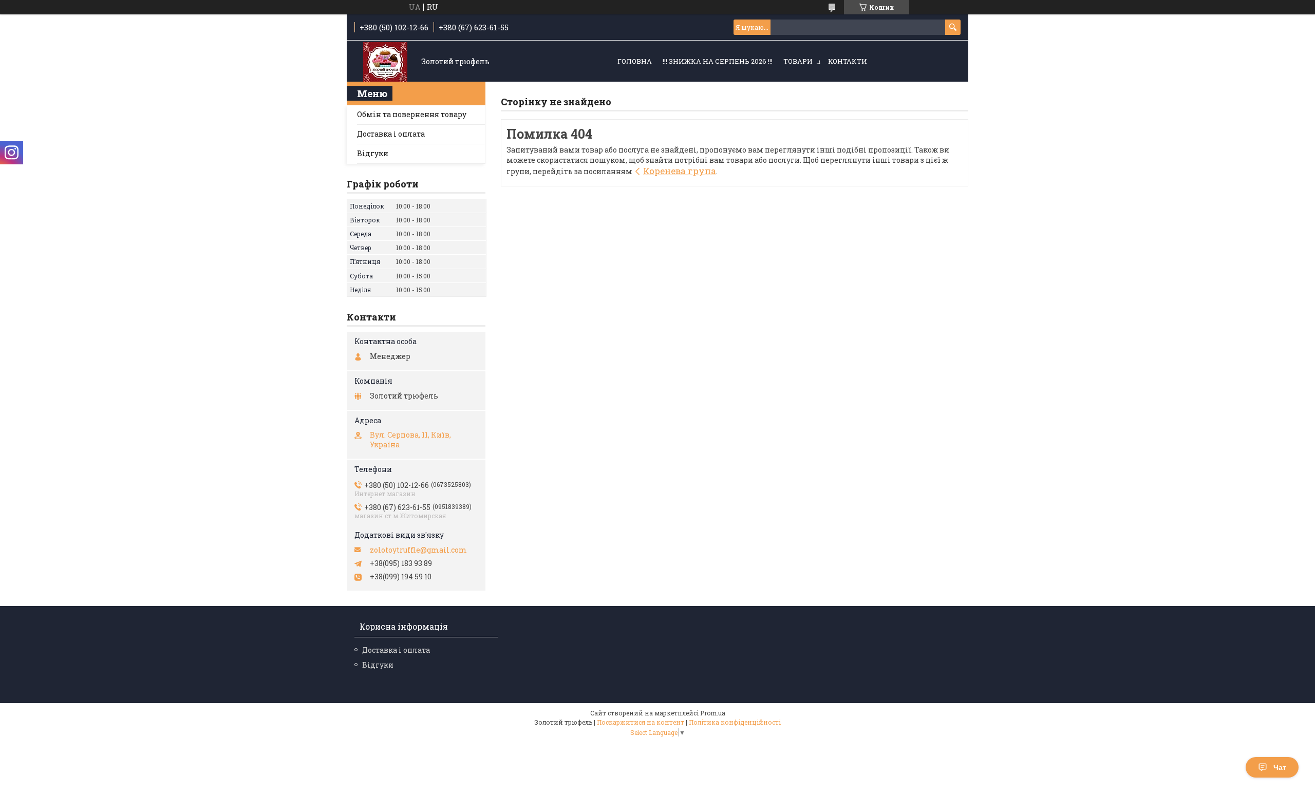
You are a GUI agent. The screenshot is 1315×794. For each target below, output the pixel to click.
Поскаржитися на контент (640, 722)
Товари (798, 61)
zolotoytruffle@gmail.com (418, 550)
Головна (634, 61)
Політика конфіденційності (735, 722)
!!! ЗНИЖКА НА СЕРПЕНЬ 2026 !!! (718, 61)
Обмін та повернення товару (411, 114)
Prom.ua (712, 713)
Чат (1279, 767)
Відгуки (372, 153)
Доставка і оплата (391, 134)
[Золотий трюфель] (385, 62)
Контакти (847, 61)
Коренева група (679, 171)
